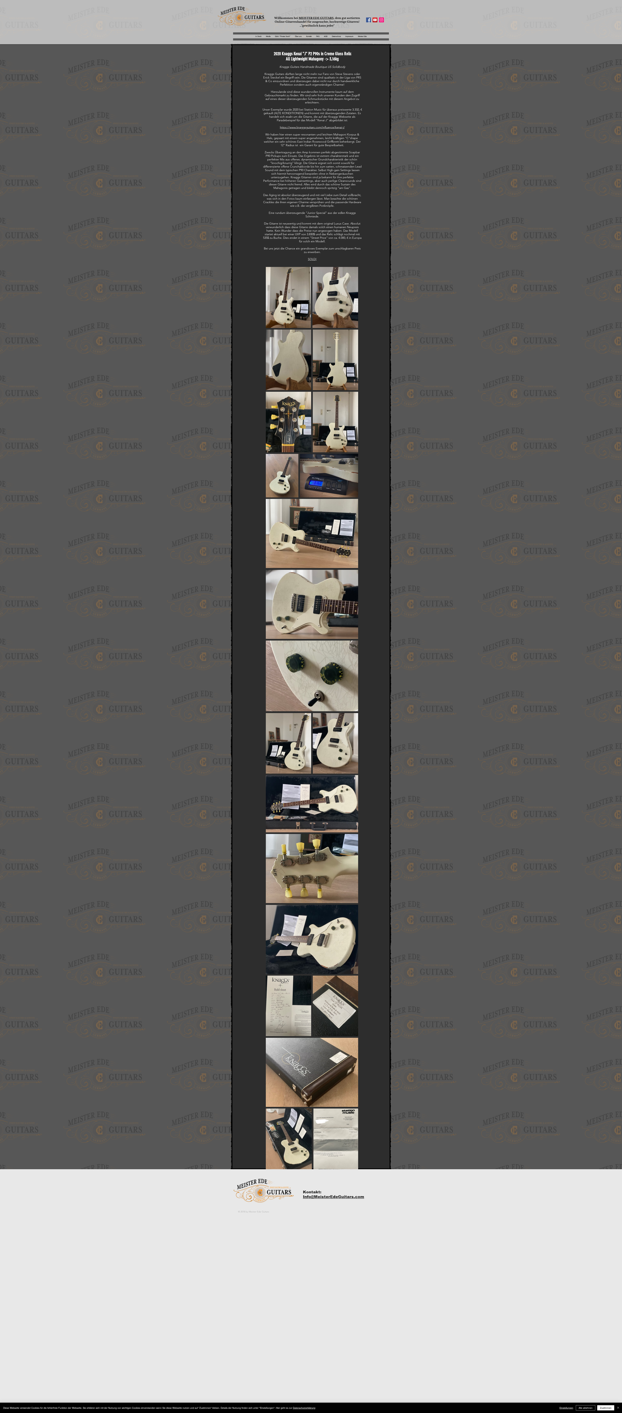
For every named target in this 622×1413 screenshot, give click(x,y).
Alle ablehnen (586, 1407)
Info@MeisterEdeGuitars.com (333, 1196)
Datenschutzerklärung (304, 1407)
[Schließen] (618, 1407)
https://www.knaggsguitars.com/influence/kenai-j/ (312, 127)
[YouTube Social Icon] (375, 19)
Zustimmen (605, 1407)
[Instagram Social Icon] (381, 19)
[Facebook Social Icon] (368, 19)
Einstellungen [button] (566, 1407)
